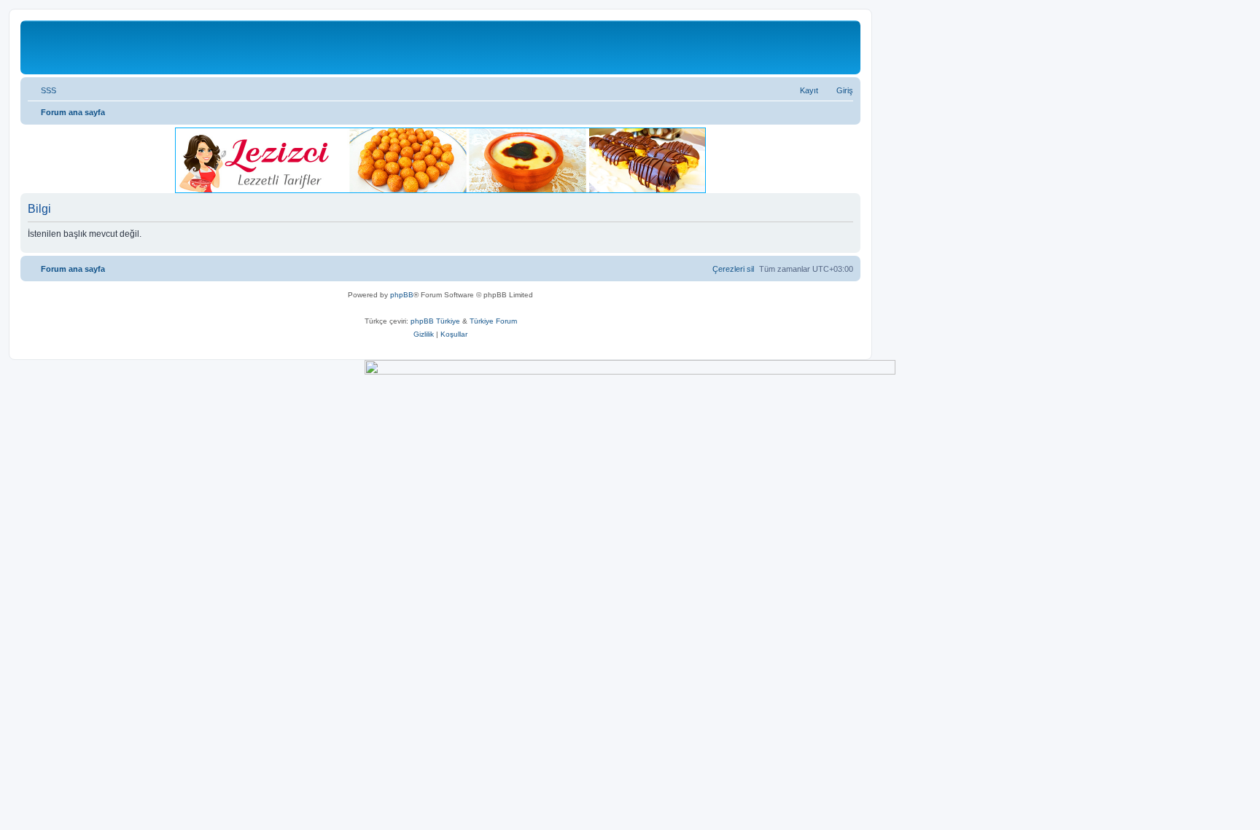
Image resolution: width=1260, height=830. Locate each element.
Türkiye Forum (493, 321)
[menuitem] (42, 90)
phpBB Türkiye (435, 321)
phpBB (401, 295)
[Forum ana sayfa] (106, 47)
